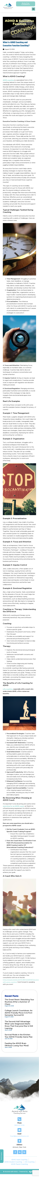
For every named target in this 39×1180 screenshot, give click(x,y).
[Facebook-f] (15, 1152)
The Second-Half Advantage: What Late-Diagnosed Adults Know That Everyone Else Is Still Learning (19, 1024)
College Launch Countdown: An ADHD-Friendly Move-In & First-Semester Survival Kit (19, 1012)
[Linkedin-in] (20, 1152)
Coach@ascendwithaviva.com (19, 1136)
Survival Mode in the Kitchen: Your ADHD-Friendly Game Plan (18, 1035)
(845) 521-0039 (19, 1125)
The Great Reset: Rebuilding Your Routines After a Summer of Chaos (19, 1001)
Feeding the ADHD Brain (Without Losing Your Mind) (17, 1044)
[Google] (24, 1152)
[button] (33, 9)
